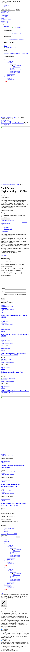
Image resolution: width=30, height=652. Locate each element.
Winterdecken (16, 67)
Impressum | (4, 534)
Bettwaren (9, 62)
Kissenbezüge (10, 75)
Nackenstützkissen (15, 71)
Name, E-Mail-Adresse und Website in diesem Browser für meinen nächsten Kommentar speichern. (14, 295)
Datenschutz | (10, 534)
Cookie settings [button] (11, 597)
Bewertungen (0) (8, 229)
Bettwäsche (10, 61)
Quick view (4, 308)
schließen (3, 312)
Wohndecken (10, 79)
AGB (15, 534)
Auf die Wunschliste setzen (7, 220)
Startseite (3, 117)
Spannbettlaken (11, 74)
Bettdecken (13, 64)
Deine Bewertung (6, 273)
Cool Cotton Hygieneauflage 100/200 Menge (14, 215)
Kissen (12, 68)
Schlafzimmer (8, 117)
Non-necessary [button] (4, 639)
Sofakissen (9, 78)
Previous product (5, 120)
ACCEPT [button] (19, 597)
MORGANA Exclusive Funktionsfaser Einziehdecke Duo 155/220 (13, 354)
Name (3, 288)
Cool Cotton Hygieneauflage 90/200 (10, 184)
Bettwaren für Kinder (15, 69)
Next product (4, 125)
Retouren (6, 531)
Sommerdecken (17, 65)
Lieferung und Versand (9, 528)
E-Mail (3, 291)
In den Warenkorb (5, 219)
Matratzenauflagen (15, 72)
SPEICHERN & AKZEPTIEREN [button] (9, 650)
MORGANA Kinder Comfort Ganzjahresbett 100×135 (10, 485)
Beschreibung (7, 227)
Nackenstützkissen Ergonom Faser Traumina (12, 123)
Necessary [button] (3, 627)
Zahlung (6, 529)
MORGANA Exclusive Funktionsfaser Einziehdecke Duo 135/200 (13, 504)
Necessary (5, 629)
